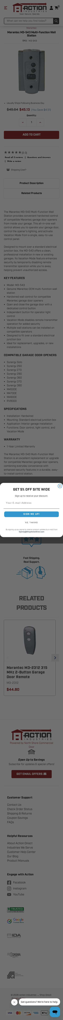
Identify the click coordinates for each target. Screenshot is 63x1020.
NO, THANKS (31, 523)
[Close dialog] (60, 486)
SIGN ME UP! (31, 514)
